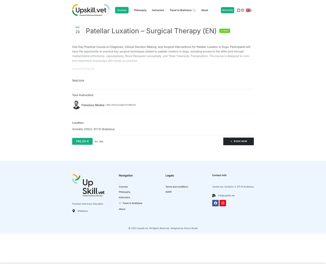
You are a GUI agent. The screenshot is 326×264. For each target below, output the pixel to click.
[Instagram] (223, 203)
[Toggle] (78, 80)
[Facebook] (215, 203)
